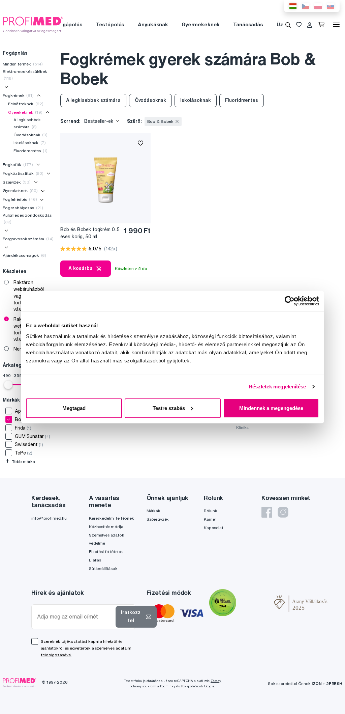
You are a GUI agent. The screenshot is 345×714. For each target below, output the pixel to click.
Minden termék (23, 64)
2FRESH (334, 683)
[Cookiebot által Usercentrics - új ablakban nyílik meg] (289, 301)
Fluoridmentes (30, 150)
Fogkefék (18, 164)
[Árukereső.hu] (255, 603)
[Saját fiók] (310, 24)
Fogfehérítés (20, 199)
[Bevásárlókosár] (322, 25)
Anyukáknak (153, 24)
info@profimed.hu (49, 518)
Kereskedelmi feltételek (111, 518)
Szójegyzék (158, 519)
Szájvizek (17, 182)
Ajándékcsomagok (24, 255)
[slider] (8, 384)
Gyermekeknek (201, 24)
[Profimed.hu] (33, 24)
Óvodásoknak (30, 135)
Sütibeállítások (103, 568)
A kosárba (80, 268)
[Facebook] (266, 512)
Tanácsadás (248, 24)
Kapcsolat (213, 527)
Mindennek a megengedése (271, 408)
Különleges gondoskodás (27, 218)
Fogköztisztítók (23, 173)
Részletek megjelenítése (277, 386)
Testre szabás (169, 408)
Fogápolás (69, 24)
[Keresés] (288, 24)
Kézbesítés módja (106, 526)
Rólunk (210, 511)
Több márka (20, 461)
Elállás (95, 560)
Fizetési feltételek (106, 551)
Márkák (153, 511)
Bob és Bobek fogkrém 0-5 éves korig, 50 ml (90, 233)
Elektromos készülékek (25, 74)
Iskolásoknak (29, 142)
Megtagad (74, 408)
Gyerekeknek (25, 112)
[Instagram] (283, 512)
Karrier (210, 519)
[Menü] (336, 25)
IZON (317, 683)
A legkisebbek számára (27, 123)
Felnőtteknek (25, 104)
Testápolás (110, 24)
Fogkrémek (18, 95)
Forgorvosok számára (28, 239)
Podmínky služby (173, 686)
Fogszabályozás (23, 207)
